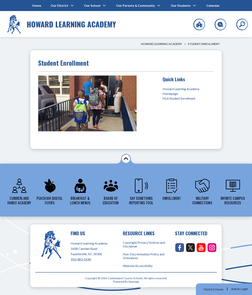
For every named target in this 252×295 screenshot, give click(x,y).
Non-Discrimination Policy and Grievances (143, 256)
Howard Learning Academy (161, 44)
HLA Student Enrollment (179, 98)
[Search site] (239, 24)
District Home (213, 289)
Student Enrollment (204, 44)
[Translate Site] (218, 24)
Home (36, 5)
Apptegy (133, 281)
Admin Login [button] (239, 288)
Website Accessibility (138, 266)
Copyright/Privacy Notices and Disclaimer (144, 244)
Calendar (213, 5)
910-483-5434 (81, 259)
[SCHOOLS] (197, 24)
